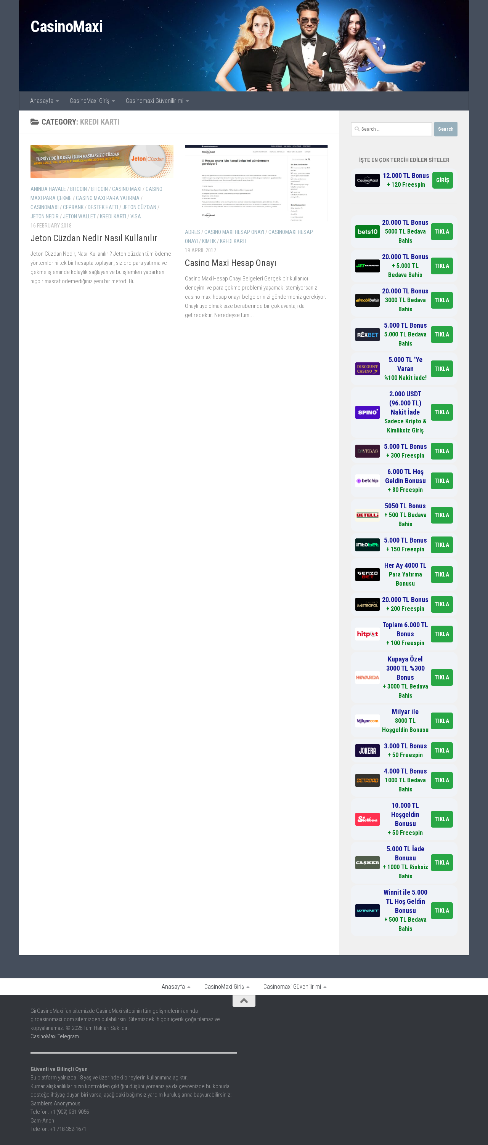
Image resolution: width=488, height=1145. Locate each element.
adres (192, 232)
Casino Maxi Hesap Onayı (230, 263)
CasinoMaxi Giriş (89, 100)
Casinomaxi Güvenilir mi (154, 100)
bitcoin (78, 189)
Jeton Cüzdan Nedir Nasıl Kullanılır (93, 238)
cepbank (73, 207)
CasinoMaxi (66, 26)
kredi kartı (113, 216)
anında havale (48, 189)
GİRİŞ (442, 180)
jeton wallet (79, 216)
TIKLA (442, 231)
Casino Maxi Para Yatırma (108, 198)
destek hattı (103, 207)
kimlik (209, 241)
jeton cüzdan (139, 207)
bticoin (99, 189)
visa (135, 216)
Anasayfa (41, 100)
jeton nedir (44, 216)
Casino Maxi (126, 189)
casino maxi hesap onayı (234, 232)
